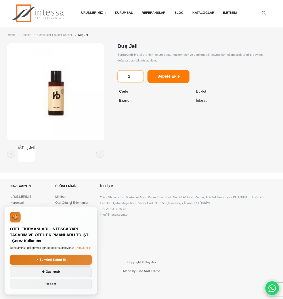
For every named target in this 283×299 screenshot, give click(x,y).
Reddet (51, 284)
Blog (179, 12)
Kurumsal (124, 12)
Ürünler (26, 34)
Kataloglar (203, 12)
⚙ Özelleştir (51, 271)
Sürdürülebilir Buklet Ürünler (54, 34)
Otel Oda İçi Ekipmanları (72, 202)
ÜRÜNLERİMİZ (92, 12)
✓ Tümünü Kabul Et (51, 259)
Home (11, 34)
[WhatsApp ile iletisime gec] (272, 288)
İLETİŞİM (230, 12)
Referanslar (153, 12)
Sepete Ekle (168, 76)
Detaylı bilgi (83, 247)
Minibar (60, 196)
